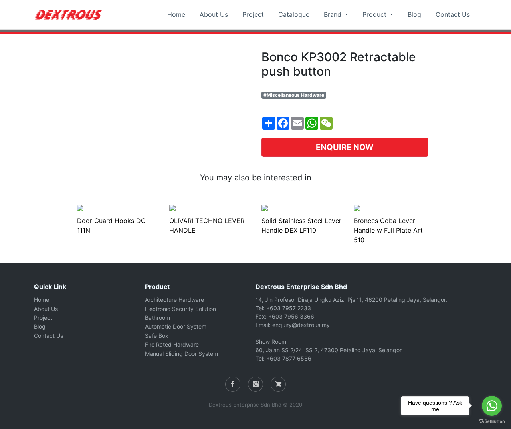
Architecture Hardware (174, 299)
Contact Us (453, 14)
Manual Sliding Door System (181, 353)
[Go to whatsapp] (492, 406)
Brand (333, 14)
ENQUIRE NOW (345, 147)
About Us (214, 14)
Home (176, 14)
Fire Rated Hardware (172, 344)
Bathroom (157, 317)
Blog (414, 14)
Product (375, 14)
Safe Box (156, 335)
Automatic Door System (175, 326)
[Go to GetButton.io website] (492, 421)
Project (253, 14)
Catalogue (293, 14)
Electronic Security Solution (180, 308)
